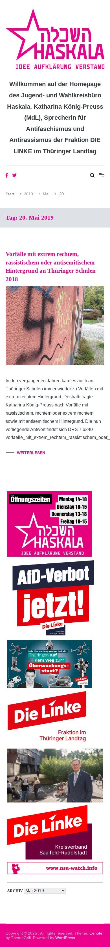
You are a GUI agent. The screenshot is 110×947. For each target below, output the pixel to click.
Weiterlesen (31, 452)
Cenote (95, 933)
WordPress (65, 937)
